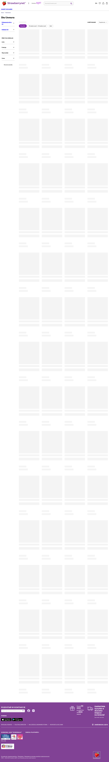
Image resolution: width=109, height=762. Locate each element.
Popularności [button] (102, 22)
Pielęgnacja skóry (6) (7, 23)
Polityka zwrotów (20, 724)
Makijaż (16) (5, 29)
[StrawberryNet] (13, 3)
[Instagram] (33, 711)
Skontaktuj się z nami (56, 724)
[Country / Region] (96, 3)
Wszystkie (22, 26)
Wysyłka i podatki (6, 724)
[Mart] (36, 4)
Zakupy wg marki (6, 9)
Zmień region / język (101, 724)
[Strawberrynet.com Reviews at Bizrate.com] (5, 739)
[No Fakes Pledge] (20, 738)
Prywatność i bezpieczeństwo (9, 756)
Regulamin (21, 756)
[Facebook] (28, 711)
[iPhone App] (6, 720)
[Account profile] (103, 3)
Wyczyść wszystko (8, 64)
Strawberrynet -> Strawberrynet (37, 26)
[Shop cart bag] (107, 3)
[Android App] (17, 720)
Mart (51, 26)
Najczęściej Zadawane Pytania (38, 724)
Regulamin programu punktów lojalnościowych (37, 756)
